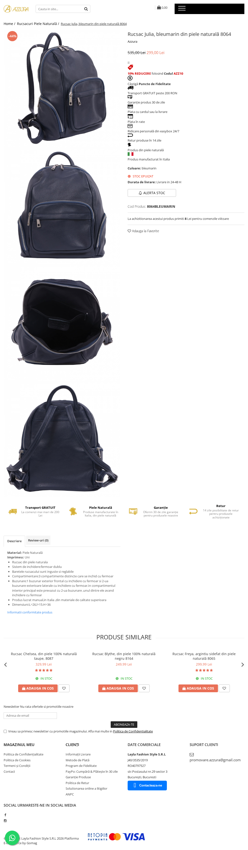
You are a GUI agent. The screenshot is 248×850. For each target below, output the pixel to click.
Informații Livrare (78, 754)
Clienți (72, 744)
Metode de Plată (77, 760)
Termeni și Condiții (17, 765)
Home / (10, 23)
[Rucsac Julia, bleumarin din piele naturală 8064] (62, 88)
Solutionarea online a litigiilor (86, 788)
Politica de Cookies (17, 760)
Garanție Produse (78, 777)
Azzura (132, 41)
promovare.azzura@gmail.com (215, 759)
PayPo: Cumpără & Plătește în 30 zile (92, 771)
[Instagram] (5, 820)
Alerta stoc (154, 193)
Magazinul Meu (19, 744)
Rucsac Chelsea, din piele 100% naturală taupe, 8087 (44, 656)
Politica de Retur (77, 783)
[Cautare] (86, 9)
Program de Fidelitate (81, 765)
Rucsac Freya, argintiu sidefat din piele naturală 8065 (204, 656)
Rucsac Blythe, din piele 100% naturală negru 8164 (123, 656)
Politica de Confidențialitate (23, 754)
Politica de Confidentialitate (133, 731)
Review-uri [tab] (38, 540)
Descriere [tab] (14, 541)
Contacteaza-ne (150, 785)
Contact (9, 771)
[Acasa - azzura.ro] (16, 9)
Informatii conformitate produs (29, 612)
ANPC (70, 794)
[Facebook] (5, 815)
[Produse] (182, 9)
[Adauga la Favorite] (64, 688)
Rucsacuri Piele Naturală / (38, 23)
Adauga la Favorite (145, 231)
